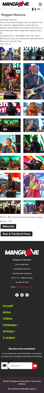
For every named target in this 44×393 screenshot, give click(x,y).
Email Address (7, 360)
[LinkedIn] (27, 295)
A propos (9, 337)
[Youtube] (22, 295)
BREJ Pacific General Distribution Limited (25, 217)
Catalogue (10, 325)
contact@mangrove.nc (24, 287)
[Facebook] (17, 295)
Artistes (8, 331)
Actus (7, 312)
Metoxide (8, 226)
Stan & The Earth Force (16, 233)
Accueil (8, 306)
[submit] (35, 366)
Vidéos (7, 318)
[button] (22, 325)
